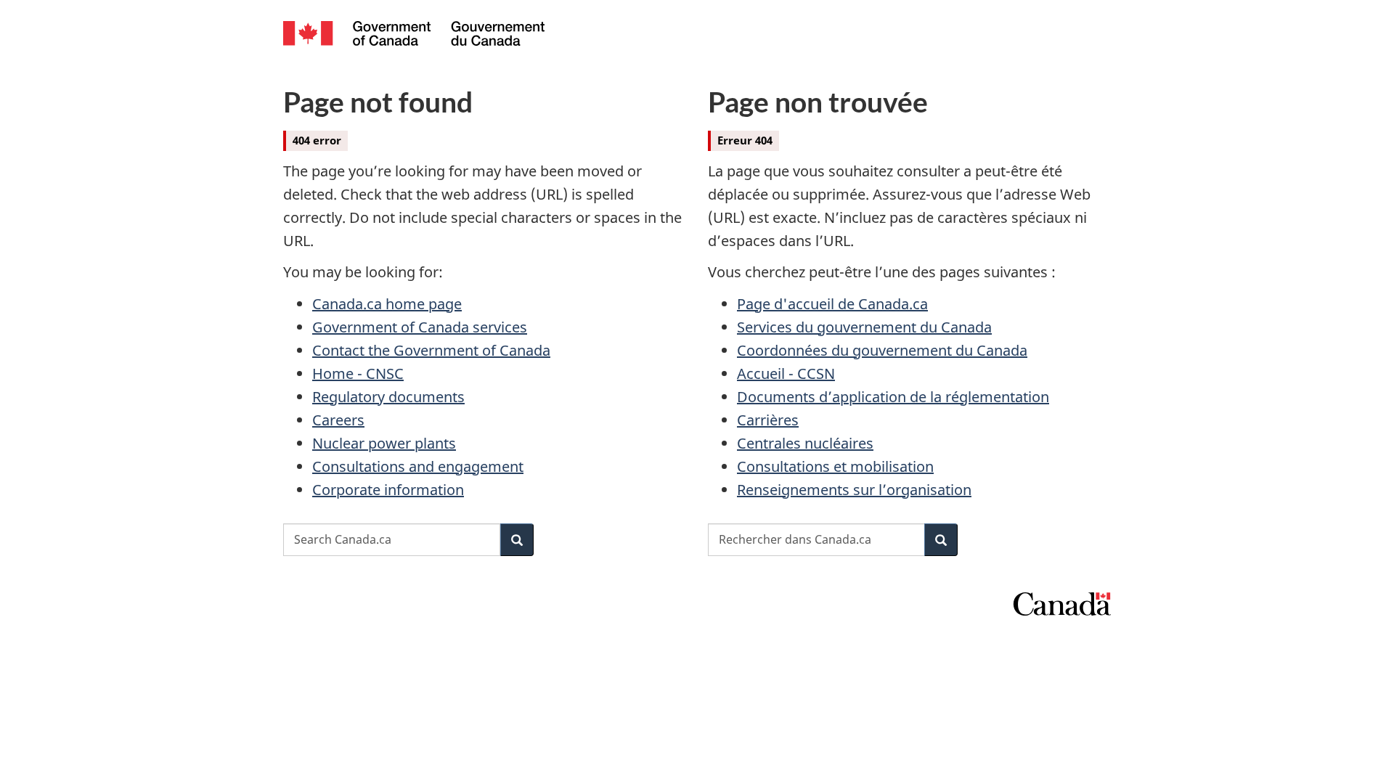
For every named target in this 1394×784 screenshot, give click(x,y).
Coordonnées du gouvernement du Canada (882, 350)
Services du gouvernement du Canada (864, 327)
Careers (338, 420)
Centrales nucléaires (805, 443)
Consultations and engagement (417, 466)
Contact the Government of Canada (431, 350)
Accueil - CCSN (786, 373)
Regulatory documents (388, 397)
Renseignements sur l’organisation (854, 489)
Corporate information (388, 489)
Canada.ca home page (387, 304)
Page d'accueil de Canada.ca (832, 304)
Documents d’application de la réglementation (893, 397)
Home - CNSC (358, 373)
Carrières (768, 420)
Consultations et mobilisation (835, 466)
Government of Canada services (419, 327)
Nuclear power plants (384, 443)
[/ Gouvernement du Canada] (414, 35)
